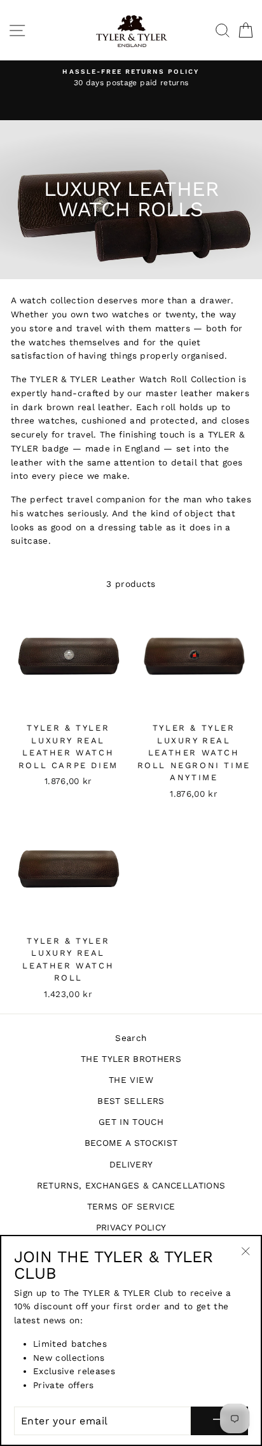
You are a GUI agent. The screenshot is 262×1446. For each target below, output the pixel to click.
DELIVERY (131, 1164)
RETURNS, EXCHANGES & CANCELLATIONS (131, 1185)
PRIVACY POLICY (131, 1227)
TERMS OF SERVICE (131, 1206)
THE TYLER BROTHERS (131, 1059)
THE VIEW (131, 1080)
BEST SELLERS (130, 1101)
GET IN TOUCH (131, 1122)
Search (130, 1038)
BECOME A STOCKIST (131, 1143)
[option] (131, 78)
